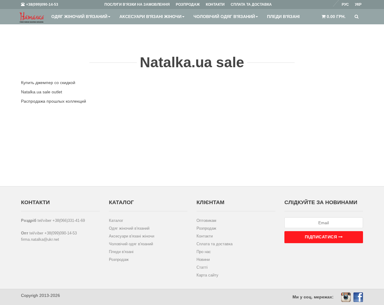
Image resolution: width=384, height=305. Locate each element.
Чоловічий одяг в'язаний (224, 16)
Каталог (116, 220)
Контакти (204, 236)
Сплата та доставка (214, 244)
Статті (202, 267)
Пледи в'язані (283, 16)
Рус (345, 4)
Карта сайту (207, 275)
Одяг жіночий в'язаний (79, 16)
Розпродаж (119, 259)
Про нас (203, 251)
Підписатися (321, 236)
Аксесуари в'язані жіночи (150, 16)
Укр (358, 4)
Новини (203, 259)
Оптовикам (206, 220)
